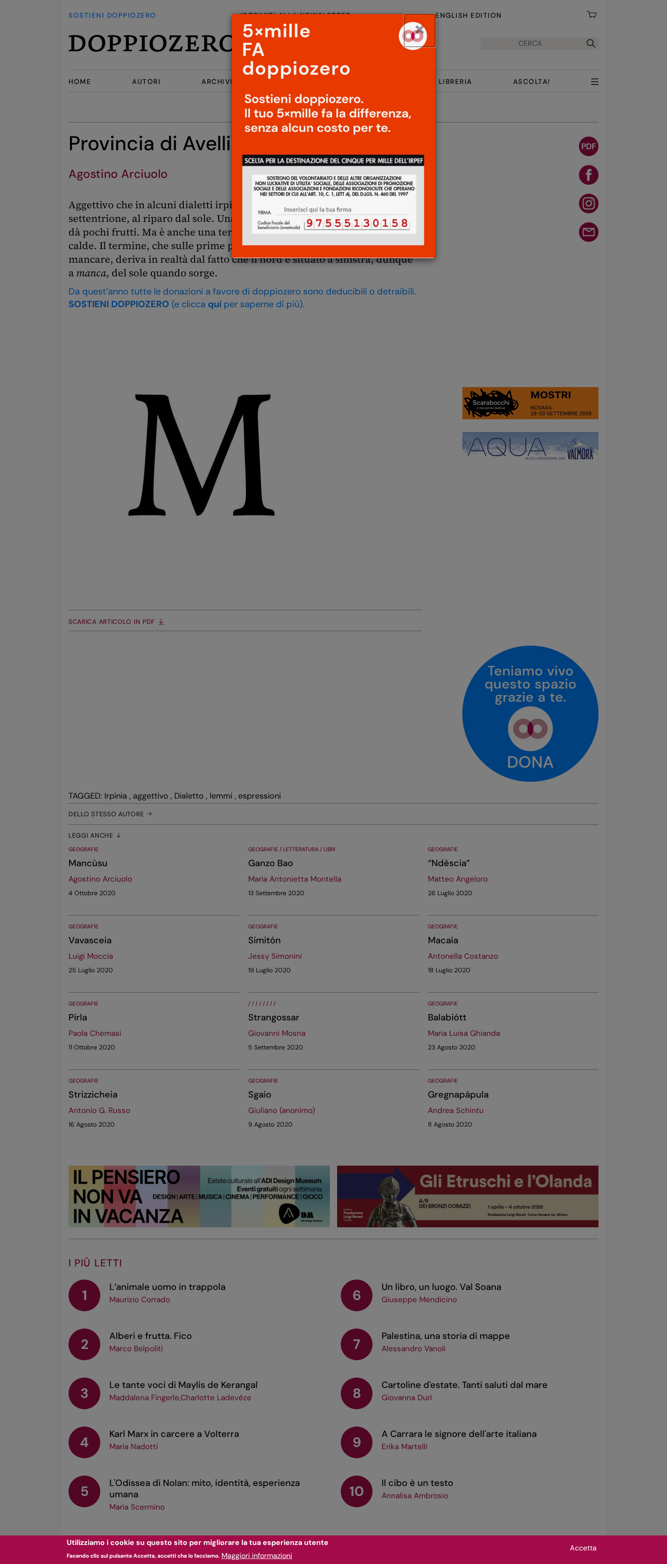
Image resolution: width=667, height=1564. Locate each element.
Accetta (583, 1548)
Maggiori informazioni (256, 1555)
